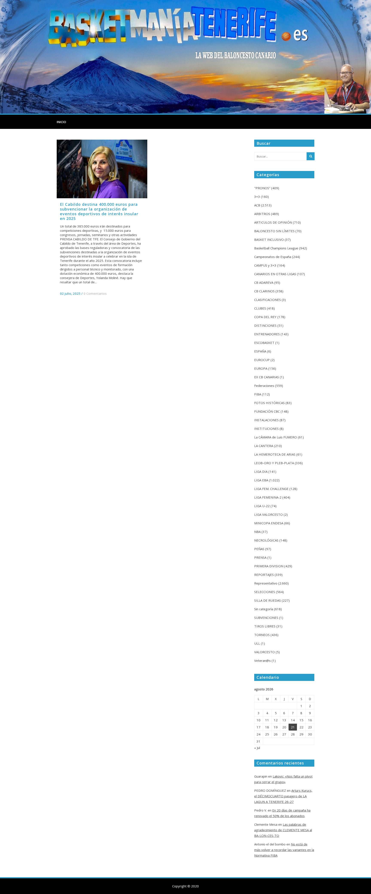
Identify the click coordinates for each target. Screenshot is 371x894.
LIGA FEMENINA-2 (267, 497)
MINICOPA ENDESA (268, 523)
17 (258, 727)
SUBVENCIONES (266, 617)
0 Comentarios (95, 293)
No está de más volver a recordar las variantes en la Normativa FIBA (284, 849)
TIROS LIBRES (264, 626)
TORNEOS (262, 635)
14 (293, 720)
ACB (257, 205)
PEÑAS (259, 549)
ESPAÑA (260, 351)
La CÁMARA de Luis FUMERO (275, 437)
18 (267, 727)
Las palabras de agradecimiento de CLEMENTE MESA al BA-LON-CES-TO (283, 830)
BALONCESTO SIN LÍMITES (274, 231)
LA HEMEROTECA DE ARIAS (274, 454)
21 (293, 727)
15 (301, 720)
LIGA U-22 (262, 506)
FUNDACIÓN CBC (267, 411)
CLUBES (260, 308)
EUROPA (260, 368)
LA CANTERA (263, 446)
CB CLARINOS (264, 291)
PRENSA (260, 557)
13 (284, 720)
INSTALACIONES (266, 420)
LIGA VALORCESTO (268, 514)
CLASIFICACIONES (267, 299)
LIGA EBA (261, 480)
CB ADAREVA (263, 282)
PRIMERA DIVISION (268, 566)
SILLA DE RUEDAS (267, 600)
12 (276, 720)
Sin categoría (263, 609)
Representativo (265, 583)
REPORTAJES (264, 574)
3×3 (257, 196)
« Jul (257, 748)
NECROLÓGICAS (266, 540)
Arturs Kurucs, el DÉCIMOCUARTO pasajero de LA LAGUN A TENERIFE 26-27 (283, 796)
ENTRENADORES (267, 334)
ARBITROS (262, 214)
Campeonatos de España (272, 257)
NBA (257, 531)
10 (258, 720)
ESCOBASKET (264, 342)
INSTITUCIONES (266, 428)
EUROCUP (262, 360)
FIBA (257, 394)
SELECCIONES (264, 592)
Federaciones (264, 385)
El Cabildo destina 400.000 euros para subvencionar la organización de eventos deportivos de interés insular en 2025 (99, 211)
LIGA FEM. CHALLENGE (271, 489)
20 (284, 727)
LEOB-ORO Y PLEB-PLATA (274, 463)
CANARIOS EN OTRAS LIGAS (275, 274)
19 (276, 727)
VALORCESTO (264, 652)
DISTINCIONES (265, 325)
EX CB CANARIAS (266, 377)
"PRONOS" (262, 188)
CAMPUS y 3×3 (265, 265)
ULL (257, 643)
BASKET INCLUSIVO (269, 239)
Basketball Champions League (276, 248)
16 (310, 720)
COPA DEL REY (265, 317)
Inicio (61, 122)
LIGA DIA (261, 471)
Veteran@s (262, 660)
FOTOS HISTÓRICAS (269, 403)
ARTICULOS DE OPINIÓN (273, 222)
